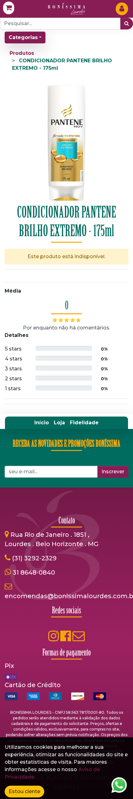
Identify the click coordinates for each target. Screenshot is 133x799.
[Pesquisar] (126, 23)
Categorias (23, 37)
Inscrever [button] (112, 472)
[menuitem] (41, 423)
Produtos (22, 53)
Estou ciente (24, 791)
